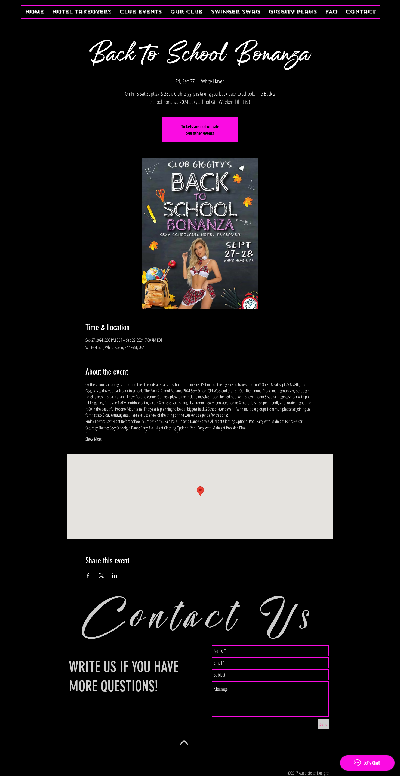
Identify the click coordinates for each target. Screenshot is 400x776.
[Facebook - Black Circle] (73, 756)
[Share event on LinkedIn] (114, 575)
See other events (200, 133)
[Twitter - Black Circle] (85, 756)
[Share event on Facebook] (88, 575)
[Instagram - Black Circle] (97, 756)
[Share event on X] (101, 575)
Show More (93, 439)
